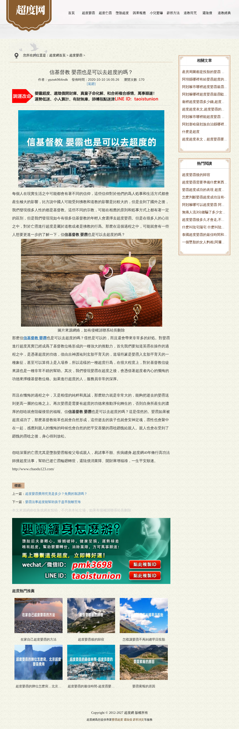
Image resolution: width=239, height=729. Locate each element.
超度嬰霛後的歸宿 (196, 175)
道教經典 (224, 13)
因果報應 (139, 13)
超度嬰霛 (88, 13)
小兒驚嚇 (156, 13)
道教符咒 (190, 13)
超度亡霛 (105, 13)
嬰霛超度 (117, 719)
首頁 (71, 13)
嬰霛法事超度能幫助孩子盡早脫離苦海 (53, 502)
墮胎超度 (122, 13)
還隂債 (207, 13)
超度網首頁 (57, 55)
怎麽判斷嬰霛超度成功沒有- (203, 197)
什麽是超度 (191, 132)
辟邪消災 (138, 719)
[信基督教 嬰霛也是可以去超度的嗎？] (31, 9)
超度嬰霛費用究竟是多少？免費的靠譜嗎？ (56, 494)
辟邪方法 (173, 13)
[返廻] (91, 84)
